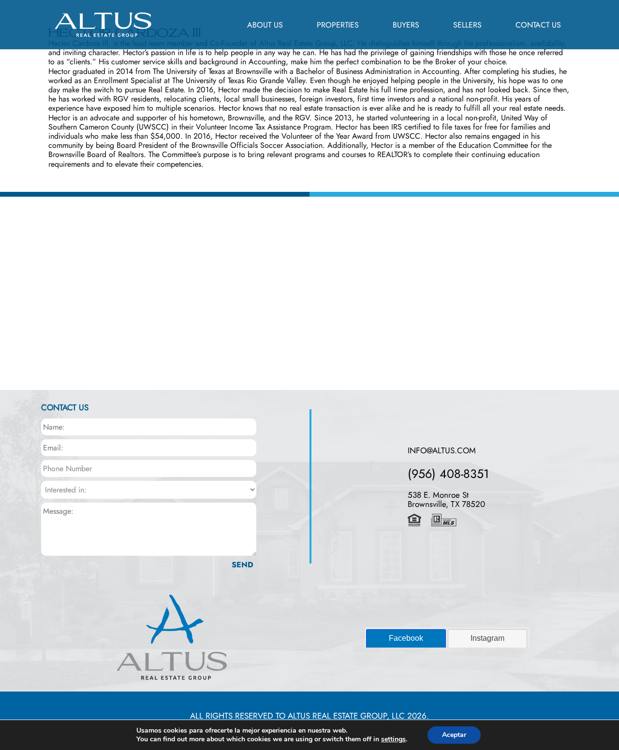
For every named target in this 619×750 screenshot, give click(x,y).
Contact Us (538, 24)
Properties (338, 24)
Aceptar (454, 734)
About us (265, 24)
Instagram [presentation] (487, 638)
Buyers (406, 24)
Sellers (467, 24)
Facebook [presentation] (406, 638)
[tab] (406, 638)
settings (393, 739)
